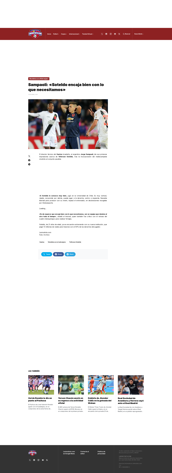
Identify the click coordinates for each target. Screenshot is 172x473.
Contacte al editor (84, 452)
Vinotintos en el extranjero (57, 242)
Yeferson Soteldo (75, 242)
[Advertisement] (86, 14)
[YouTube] (115, 34)
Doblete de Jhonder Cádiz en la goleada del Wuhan (99, 400)
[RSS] (119, 34)
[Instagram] (110, 34)
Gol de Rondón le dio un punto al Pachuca (40, 399)
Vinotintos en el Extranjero (38, 79)
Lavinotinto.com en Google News (68, 452)
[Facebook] (106, 34)
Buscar (127, 34)
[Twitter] (102, 34)
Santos (42, 242)
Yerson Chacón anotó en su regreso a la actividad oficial (70, 400)
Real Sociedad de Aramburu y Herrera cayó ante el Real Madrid (131, 400)
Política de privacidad (101, 452)
